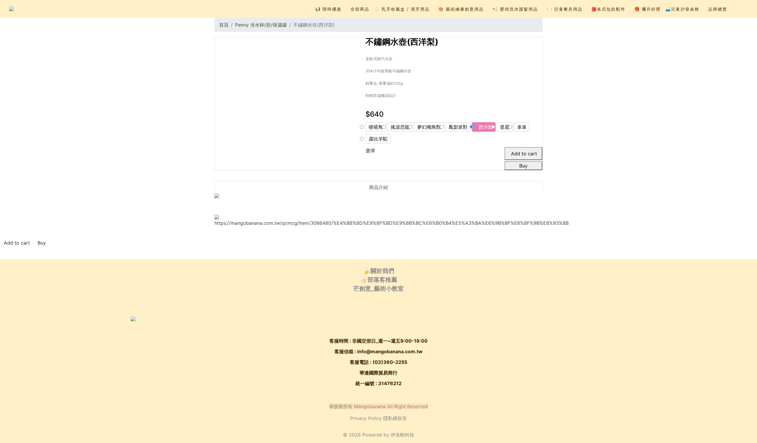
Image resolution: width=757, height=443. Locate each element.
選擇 (370, 151)
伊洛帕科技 (402, 435)
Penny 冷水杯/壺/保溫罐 (261, 25)
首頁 (224, 25)
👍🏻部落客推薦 (378, 279)
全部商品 (359, 9)
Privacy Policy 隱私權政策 (378, 418)
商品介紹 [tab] (378, 187)
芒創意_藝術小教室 (378, 288)
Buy (523, 166)
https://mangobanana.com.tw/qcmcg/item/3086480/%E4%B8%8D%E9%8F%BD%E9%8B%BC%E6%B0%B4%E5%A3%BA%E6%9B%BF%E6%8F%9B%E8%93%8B (391, 223)
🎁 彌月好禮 (647, 9)
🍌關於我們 (378, 270)
